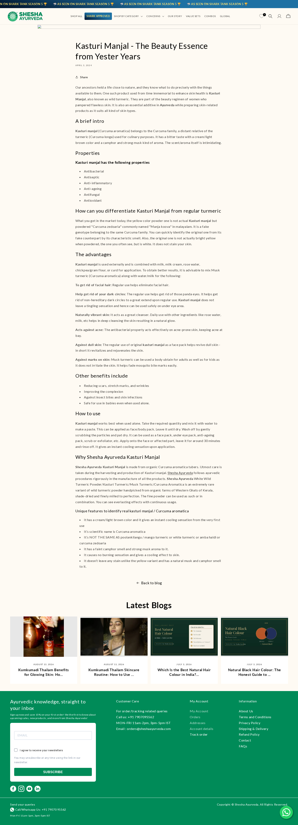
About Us (246, 711)
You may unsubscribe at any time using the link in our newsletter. (47, 760)
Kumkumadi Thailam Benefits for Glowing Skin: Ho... (43, 672)
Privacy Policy (249, 723)
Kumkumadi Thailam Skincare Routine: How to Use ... (113, 672)
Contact (245, 740)
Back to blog (151, 583)
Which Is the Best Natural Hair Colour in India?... (184, 672)
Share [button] (84, 77)
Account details (201, 729)
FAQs (243, 746)
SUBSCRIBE (53, 772)
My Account (199, 711)
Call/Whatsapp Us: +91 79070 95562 (40, 809)
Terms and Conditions (255, 717)
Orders (195, 717)
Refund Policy (249, 734)
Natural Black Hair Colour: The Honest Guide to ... (254, 672)
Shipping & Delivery (253, 729)
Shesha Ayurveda (180, 473)
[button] (128, 16)
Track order (199, 734)
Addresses (197, 723)
